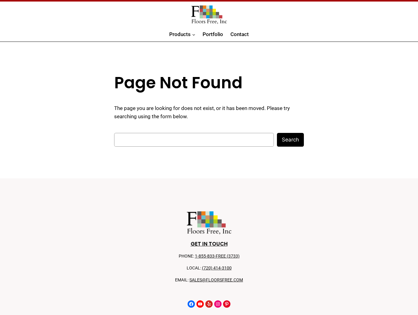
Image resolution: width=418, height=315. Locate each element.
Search (290, 140)
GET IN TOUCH (209, 243)
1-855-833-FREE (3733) (217, 256)
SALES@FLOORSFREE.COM (216, 280)
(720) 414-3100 (217, 268)
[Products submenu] (193, 34)
